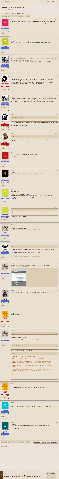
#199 (57, 403)
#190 (57, 189)
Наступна (27, 16)
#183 (57, 56)
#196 (57, 311)
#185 (57, 95)
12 (19, 16)
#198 (57, 384)
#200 (57, 422)
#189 (57, 170)
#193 (57, 244)
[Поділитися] (55, 20)
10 (15, 16)
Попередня (4, 16)
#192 (57, 225)
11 (17, 16)
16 (23, 16)
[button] (2, 2)
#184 (57, 76)
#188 (57, 152)
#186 (57, 114)
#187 (57, 133)
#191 (57, 207)
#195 (57, 290)
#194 (57, 263)
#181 (57, 19)
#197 (57, 330)
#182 (57, 39)
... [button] (10, 16)
